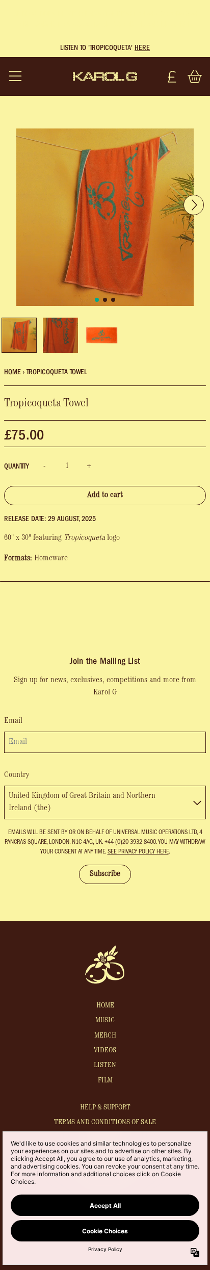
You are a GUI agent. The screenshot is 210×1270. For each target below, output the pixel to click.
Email (13, 721)
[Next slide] (193, 230)
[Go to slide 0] (97, 300)
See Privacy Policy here (138, 851)
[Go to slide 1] (105, 300)
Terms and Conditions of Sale (105, 1122)
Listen (105, 1065)
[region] (105, 47)
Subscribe (105, 874)
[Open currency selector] (172, 76)
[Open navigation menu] (15, 76)
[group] (19, 335)
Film (105, 1080)
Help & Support (105, 1107)
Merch (105, 1036)
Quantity (16, 466)
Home (12, 372)
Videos (105, 1050)
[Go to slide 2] (113, 300)
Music (105, 1020)
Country (16, 775)
